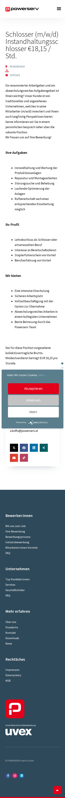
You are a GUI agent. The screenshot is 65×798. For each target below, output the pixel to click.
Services (10, 584)
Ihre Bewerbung (15, 531)
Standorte (11, 627)
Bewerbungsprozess (18, 537)
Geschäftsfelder (15, 590)
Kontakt (10, 632)
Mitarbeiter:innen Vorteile (21, 547)
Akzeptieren (33, 388)
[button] (59, 8)
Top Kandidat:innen (17, 579)
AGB (8, 680)
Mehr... (42, 375)
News (8, 643)
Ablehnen (33, 400)
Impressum (12, 670)
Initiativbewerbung (17, 542)
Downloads (12, 638)
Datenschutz (13, 675)
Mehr (33, 412)
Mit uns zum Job (15, 526)
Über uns (10, 622)
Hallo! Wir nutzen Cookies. (26, 375)
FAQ (7, 553)
